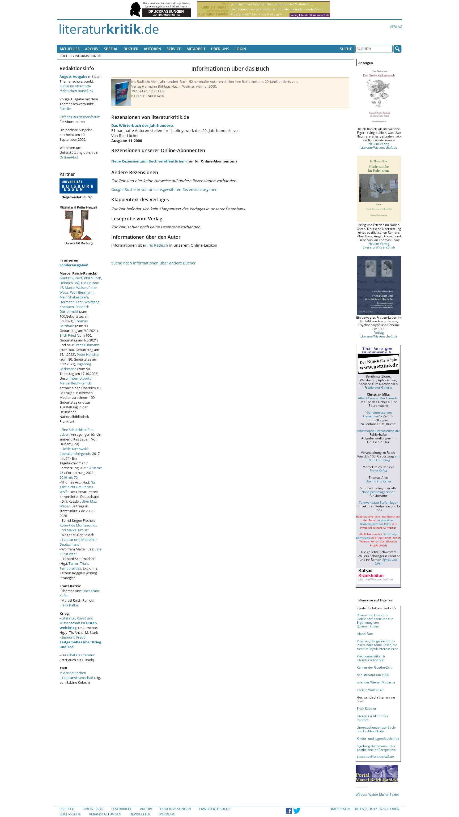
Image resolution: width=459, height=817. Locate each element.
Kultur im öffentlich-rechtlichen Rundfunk (77, 88)
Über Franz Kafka (378, 481)
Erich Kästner (366, 708)
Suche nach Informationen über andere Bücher (153, 263)
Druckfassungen (175, 808)
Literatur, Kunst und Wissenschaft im (78, 623)
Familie (65, 108)
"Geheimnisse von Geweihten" (377, 414)
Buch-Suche (70, 814)
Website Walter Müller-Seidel (377, 794)
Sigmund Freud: (80, 642)
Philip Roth (92, 278)
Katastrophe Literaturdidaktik (378, 431)
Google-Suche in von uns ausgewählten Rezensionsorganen (164, 189)
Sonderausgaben (74, 265)
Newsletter (139, 814)
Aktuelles (70, 48)
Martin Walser (76, 287)
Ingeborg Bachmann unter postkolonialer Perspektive (376, 748)
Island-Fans (365, 633)
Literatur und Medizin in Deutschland (78, 542)
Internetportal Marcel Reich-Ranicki (76, 381)
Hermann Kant (71, 302)
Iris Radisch (157, 245)
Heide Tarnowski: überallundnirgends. (75, 451)
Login (240, 48)
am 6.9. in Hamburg (383, 458)
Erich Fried (68, 335)
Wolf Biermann (82, 292)
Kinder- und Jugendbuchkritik (378, 738)
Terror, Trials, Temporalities (74, 566)
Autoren (152, 48)
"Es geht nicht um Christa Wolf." (77, 487)
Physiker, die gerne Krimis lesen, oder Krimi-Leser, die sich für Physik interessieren (377, 645)
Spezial (111, 48)
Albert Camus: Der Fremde (378, 398)
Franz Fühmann (86, 345)
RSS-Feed (67, 808)
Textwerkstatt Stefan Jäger (378, 502)
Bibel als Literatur (81, 655)
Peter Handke (88, 354)
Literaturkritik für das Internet (372, 718)
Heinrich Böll (69, 282)
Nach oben (390, 808)
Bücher (131, 48)
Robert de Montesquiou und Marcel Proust (78, 527)
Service (174, 48)
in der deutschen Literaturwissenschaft (77, 675)
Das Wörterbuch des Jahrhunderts (142, 125)
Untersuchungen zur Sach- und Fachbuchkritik (376, 729)
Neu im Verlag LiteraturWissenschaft (379, 245)
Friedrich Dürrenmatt (74, 309)
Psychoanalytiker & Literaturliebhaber (371, 658)
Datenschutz (365, 808)
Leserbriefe (121, 808)
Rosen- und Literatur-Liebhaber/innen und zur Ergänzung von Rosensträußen (375, 620)
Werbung (167, 814)
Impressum (341, 808)
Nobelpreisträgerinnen (378, 492)
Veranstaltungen (105, 814)
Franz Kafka (69, 605)
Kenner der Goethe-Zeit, (374, 667)
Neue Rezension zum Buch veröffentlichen (148, 161)
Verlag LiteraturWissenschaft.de (378, 334)
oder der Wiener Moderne (376, 682)
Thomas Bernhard (74, 323)
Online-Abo (68, 157)
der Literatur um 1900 (373, 675)
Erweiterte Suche (215, 808)
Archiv (92, 48)
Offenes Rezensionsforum (80, 116)
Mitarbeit (196, 48)
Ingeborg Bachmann (75, 366)
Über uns (220, 48)
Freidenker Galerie (378, 387)
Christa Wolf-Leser (370, 690)
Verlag (396, 26)
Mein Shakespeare (74, 297)
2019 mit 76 (69, 477)
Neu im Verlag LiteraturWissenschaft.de (378, 145)
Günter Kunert (71, 278)
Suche (346, 48)
